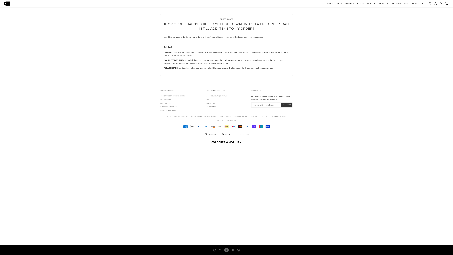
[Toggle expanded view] (449, 250)
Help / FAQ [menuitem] (416, 3)
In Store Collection (168, 107)
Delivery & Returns (168, 110)
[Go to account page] (435, 3)
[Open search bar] (441, 3)
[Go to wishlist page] (430, 4)
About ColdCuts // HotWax (216, 96)
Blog (208, 99)
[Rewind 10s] (214, 250)
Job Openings (211, 107)
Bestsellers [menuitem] (363, 3)
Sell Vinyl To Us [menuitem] (399, 3)
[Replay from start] (220, 250)
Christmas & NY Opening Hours (172, 96)
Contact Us (210, 103)
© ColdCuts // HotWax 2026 (177, 116)
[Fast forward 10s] (238, 250)
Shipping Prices (166, 103)
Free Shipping (165, 99)
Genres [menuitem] (349, 3)
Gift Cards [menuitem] (379, 3)
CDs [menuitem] (388, 3)
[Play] (226, 250)
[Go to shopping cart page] (447, 3)
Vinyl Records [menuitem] (334, 3)
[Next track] (233, 250)
